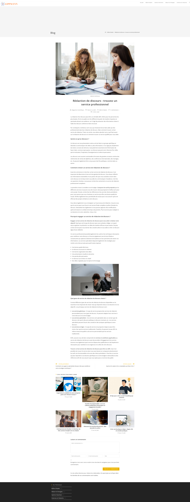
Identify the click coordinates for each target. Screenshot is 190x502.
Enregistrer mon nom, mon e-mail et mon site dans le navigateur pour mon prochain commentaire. (95, 463)
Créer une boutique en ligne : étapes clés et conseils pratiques (121, 430)
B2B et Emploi (103, 110)
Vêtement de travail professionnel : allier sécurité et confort (95, 427)
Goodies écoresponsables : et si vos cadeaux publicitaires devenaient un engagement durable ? (95, 405)
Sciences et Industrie (58, 498)
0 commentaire (114, 110)
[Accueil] (105, 32)
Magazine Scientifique (78, 110)
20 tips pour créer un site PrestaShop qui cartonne (121, 396)
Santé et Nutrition (57, 495)
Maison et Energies (57, 491)
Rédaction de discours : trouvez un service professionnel (127, 32)
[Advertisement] (95, 20)
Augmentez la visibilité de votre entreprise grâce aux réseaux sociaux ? (68, 393)
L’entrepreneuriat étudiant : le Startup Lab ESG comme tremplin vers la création (68, 429)
